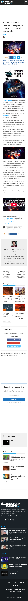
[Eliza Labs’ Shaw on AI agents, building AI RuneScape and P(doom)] (4, 547)
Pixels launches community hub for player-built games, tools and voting (17, 458)
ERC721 (20, 227)
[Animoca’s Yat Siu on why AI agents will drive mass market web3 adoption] (4, 539)
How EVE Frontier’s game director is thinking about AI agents (17, 468)
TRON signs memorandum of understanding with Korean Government (7, 274)
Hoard (12, 440)
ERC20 (15, 227)
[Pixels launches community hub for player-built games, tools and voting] (6, 457)
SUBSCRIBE (14, 399)
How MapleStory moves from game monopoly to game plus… (17, 531)
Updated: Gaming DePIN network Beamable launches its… (18, 565)
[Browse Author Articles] (14, 244)
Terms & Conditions (17, 597)
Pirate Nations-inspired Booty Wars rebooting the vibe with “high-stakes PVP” (17, 477)
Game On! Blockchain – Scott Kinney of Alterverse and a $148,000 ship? (20, 274)
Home (8, 582)
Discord (7, 224)
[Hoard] (6, 442)
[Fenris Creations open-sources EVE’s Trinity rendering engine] (20, 307)
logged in (11, 333)
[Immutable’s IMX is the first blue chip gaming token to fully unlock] (4, 573)
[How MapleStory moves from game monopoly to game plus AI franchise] (4, 532)
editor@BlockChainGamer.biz (14, 515)
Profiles (15, 586)
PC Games (11, 229)
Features (22, 582)
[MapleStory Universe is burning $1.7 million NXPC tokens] (4, 559)
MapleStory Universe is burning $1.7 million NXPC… (17, 558)
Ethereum (5, 229)
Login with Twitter (15, 346)
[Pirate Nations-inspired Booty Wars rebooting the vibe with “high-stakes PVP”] (6, 476)
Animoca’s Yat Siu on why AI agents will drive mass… (16, 538)
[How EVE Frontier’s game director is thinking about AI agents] (8, 290)
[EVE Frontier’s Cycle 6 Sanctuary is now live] (8, 307)
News (4, 34)
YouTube (17, 222)
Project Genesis (7, 115)
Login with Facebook (15, 339)
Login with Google (15, 343)
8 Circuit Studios (7, 100)
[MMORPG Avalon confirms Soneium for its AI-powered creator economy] (20, 290)
